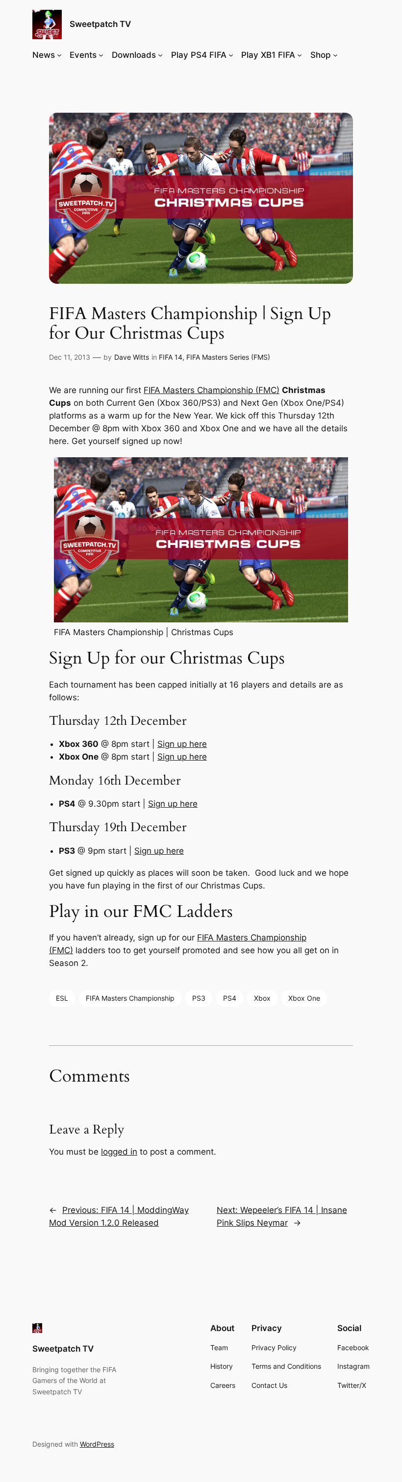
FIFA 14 (170, 357)
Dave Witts (131, 357)
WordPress (97, 1444)
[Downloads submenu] (160, 54)
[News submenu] (59, 54)
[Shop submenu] (335, 54)
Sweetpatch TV (100, 24)
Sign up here (182, 744)
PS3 (198, 998)
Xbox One (304, 998)
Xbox (262, 998)
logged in (119, 1152)
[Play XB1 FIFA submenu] (299, 54)
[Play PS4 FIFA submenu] (230, 54)
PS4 (229, 998)
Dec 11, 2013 (69, 357)
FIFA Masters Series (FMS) (228, 357)
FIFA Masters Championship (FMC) (211, 390)
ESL (62, 998)
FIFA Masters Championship (130, 998)
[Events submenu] (101, 54)
